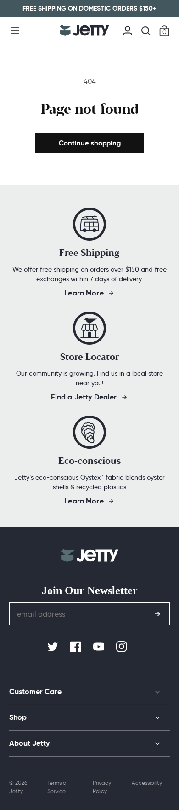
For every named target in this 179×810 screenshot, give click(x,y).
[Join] (157, 614)
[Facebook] (76, 647)
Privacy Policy (102, 786)
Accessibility (147, 782)
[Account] (127, 29)
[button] (14, 30)
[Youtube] (99, 647)
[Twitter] (53, 647)
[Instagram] (122, 647)
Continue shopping (90, 143)
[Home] (84, 30)
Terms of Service (57, 786)
